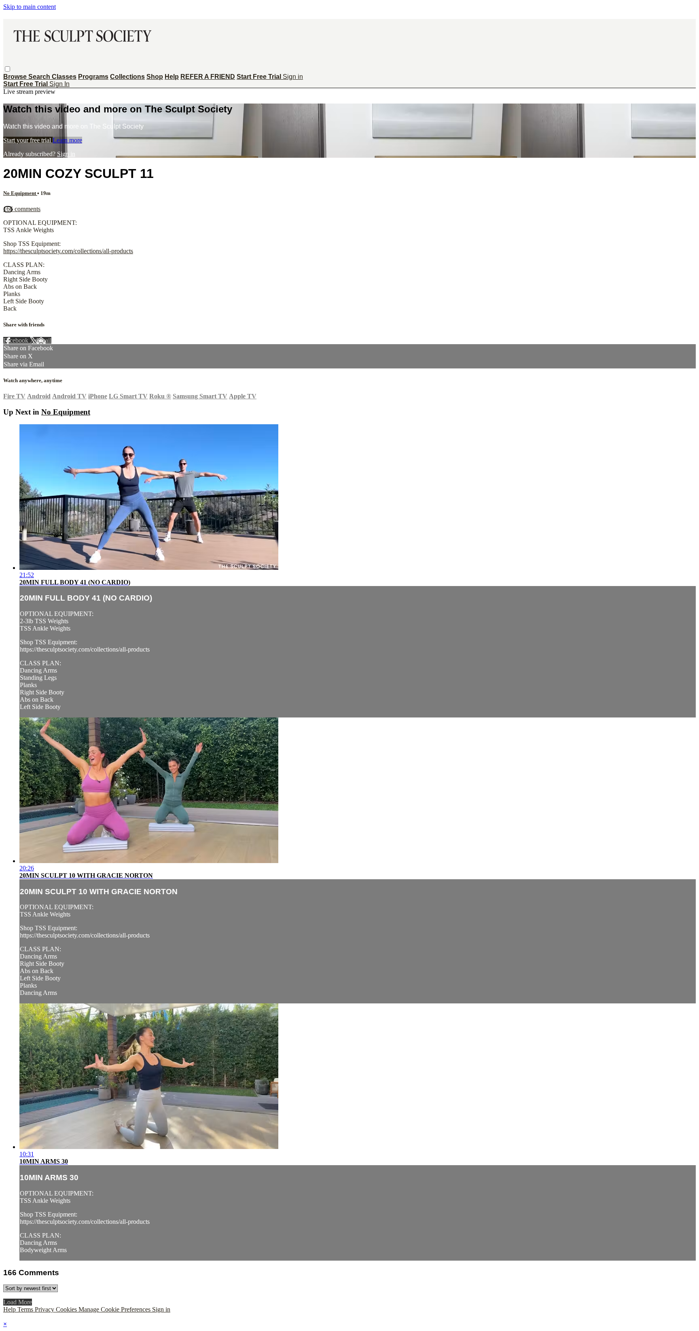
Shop (154, 76)
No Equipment (20, 193)
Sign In (59, 83)
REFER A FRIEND (207, 76)
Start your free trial (28, 140)
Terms (26, 1309)
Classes (64, 76)
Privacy (45, 1309)
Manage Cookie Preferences (115, 1309)
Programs (93, 76)
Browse (15, 76)
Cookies (67, 1309)
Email (43, 340)
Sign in (293, 76)
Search (40, 76)
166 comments (21, 208)
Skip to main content (29, 6)
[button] (7, 69)
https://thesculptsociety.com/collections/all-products (68, 251)
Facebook (16, 340)
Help (172, 76)
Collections (127, 76)
